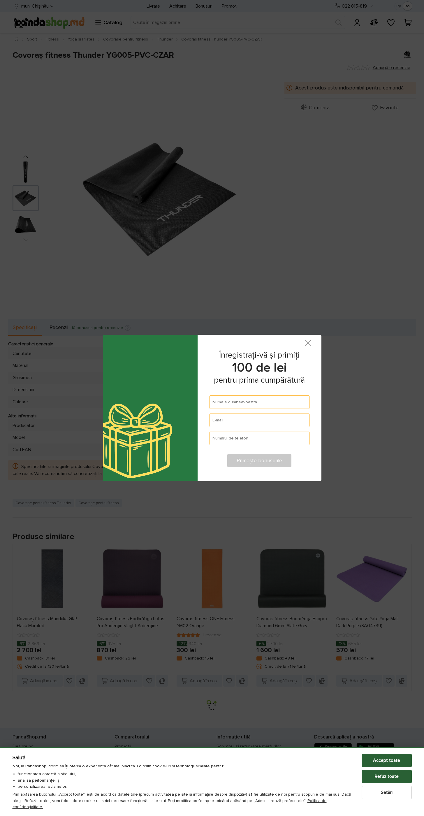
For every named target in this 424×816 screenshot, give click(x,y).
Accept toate (386, 760)
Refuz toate (387, 776)
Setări (387, 792)
